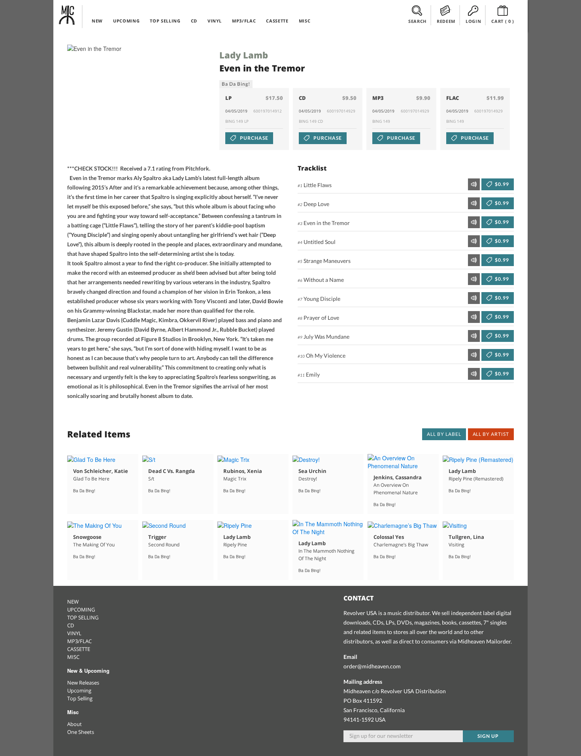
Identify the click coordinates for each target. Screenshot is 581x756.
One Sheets (80, 731)
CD (194, 21)
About (74, 724)
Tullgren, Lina (466, 536)
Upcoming (79, 690)
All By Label (444, 434)
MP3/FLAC (244, 21)
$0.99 (501, 184)
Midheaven (67, 15)
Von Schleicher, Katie (100, 471)
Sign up (488, 736)
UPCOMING (126, 21)
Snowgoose (87, 536)
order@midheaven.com (372, 666)
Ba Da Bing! (236, 84)
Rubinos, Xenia (242, 471)
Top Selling (79, 698)
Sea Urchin (312, 471)
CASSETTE (277, 21)
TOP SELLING (165, 21)
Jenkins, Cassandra (398, 477)
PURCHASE (253, 138)
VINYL (215, 21)
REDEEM (446, 21)
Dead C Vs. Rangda (171, 471)
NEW (97, 21)
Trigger (157, 536)
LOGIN (473, 21)
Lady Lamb (243, 55)
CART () (502, 21)
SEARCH (417, 21)
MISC (305, 21)
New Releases (83, 682)
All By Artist (491, 434)
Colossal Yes (389, 536)
